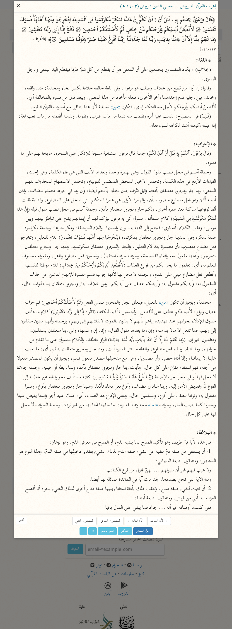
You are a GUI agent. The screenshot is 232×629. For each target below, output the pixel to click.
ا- (83, 531)
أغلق (21, 520)
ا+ (92, 531)
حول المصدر (143, 531)
